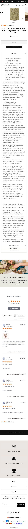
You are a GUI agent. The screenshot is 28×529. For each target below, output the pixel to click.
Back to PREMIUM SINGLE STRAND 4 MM (15, 432)
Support (13, 492)
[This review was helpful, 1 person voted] (21, 352)
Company (13, 486)
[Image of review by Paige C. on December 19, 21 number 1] (6, 336)
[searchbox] (8, 315)
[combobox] (19, 318)
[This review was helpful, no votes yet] (21, 374)
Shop (13, 481)
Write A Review (14, 308)
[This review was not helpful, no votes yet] (23, 352)
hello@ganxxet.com (18, 241)
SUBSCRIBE (20, 505)
